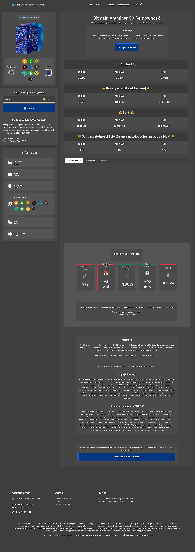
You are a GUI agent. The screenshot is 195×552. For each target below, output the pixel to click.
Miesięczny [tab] (90, 161)
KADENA (115, 535)
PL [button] (136, 4)
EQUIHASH (97, 535)
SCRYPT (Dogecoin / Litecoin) (69, 535)
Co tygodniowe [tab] (74, 161)
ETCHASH (106, 535)
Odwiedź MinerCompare (126, 456)
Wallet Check (123, 4)
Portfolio (110, 4)
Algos (98, 4)
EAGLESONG (87, 535)
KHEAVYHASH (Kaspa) (144, 535)
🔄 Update (29, 108)
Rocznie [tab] (103, 161)
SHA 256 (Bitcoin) (49, 535)
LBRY (122, 535)
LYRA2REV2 (129, 535)
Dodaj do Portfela (127, 47)
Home (90, 4)
